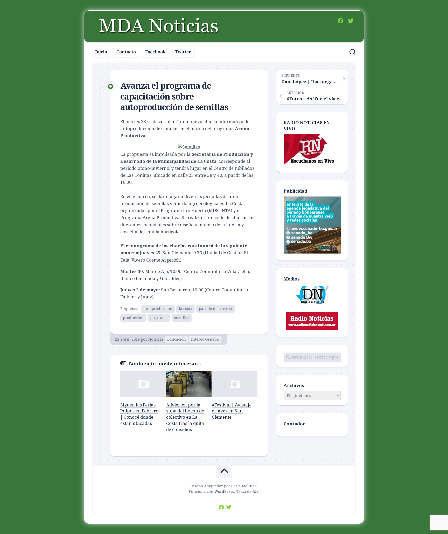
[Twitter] (351, 21)
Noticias (156, 339)
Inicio (101, 52)
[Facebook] (340, 21)
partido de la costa (215, 309)
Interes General (205, 339)
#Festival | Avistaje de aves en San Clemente (231, 411)
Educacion (176, 339)
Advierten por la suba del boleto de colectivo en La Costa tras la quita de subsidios (185, 417)
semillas (181, 318)
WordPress (224, 491)
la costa (185, 309)
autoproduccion (158, 309)
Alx (255, 491)
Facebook (155, 52)
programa (159, 318)
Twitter (183, 52)
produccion (133, 318)
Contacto (126, 52)
